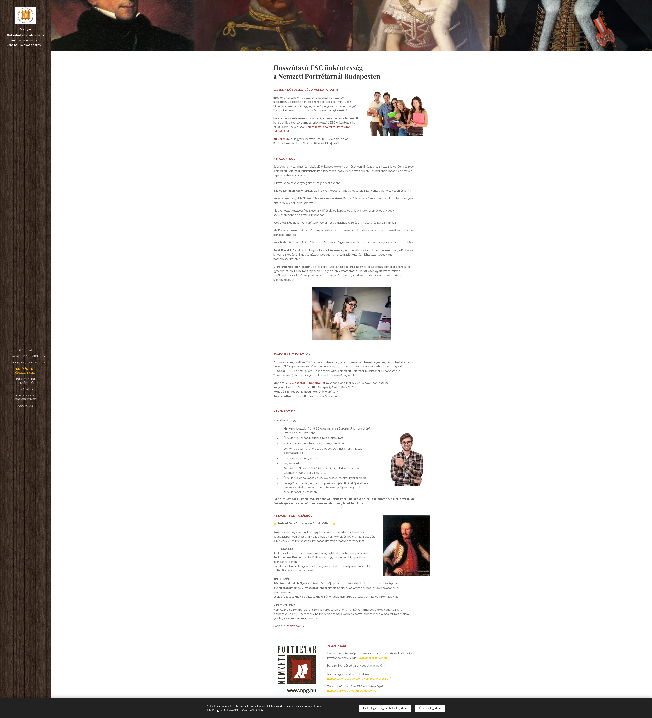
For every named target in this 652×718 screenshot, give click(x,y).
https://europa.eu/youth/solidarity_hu (351, 690)
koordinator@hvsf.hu (372, 658)
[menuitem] (25, 350)
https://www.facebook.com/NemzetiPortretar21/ (359, 678)
